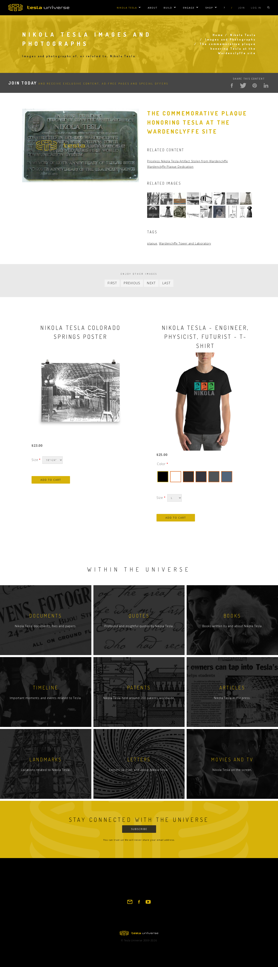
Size (35, 460)
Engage (189, 7)
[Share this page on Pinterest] (254, 85)
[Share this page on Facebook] (231, 85)
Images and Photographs (230, 39)
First (112, 283)
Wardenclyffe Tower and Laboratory (185, 243)
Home (218, 35)
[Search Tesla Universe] (268, 7)
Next (151, 283)
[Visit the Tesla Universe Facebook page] (139, 903)
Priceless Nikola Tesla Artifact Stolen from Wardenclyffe (187, 161)
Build (168, 7)
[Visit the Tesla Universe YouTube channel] (148, 903)
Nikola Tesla (127, 7)
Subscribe (139, 829)
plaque (152, 243)
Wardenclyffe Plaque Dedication (170, 167)
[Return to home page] (139, 934)
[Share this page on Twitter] (243, 85)
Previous (132, 283)
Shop (209, 7)
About (153, 7)
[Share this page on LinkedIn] (266, 85)
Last (166, 283)
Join (242, 7)
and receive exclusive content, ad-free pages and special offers (88, 83)
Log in (256, 7)
